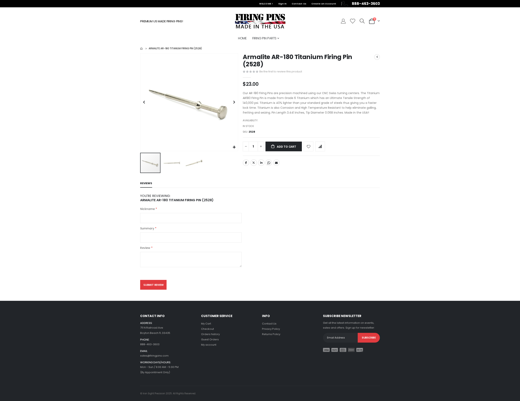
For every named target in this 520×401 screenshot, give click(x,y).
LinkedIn (261, 162)
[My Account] (343, 21)
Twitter (253, 162)
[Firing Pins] (260, 21)
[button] (234, 147)
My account (208, 345)
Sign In (282, 3)
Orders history (210, 334)
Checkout (207, 329)
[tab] (146, 184)
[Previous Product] (377, 57)
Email (276, 162)
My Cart (206, 324)
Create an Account (323, 3)
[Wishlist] (352, 21)
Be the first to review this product (280, 71)
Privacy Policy (271, 329)
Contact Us (299, 3)
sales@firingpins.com (154, 356)
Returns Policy (271, 334)
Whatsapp (268, 162)
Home (141, 48)
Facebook (246, 162)
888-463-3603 (149, 344)
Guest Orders (210, 339)
